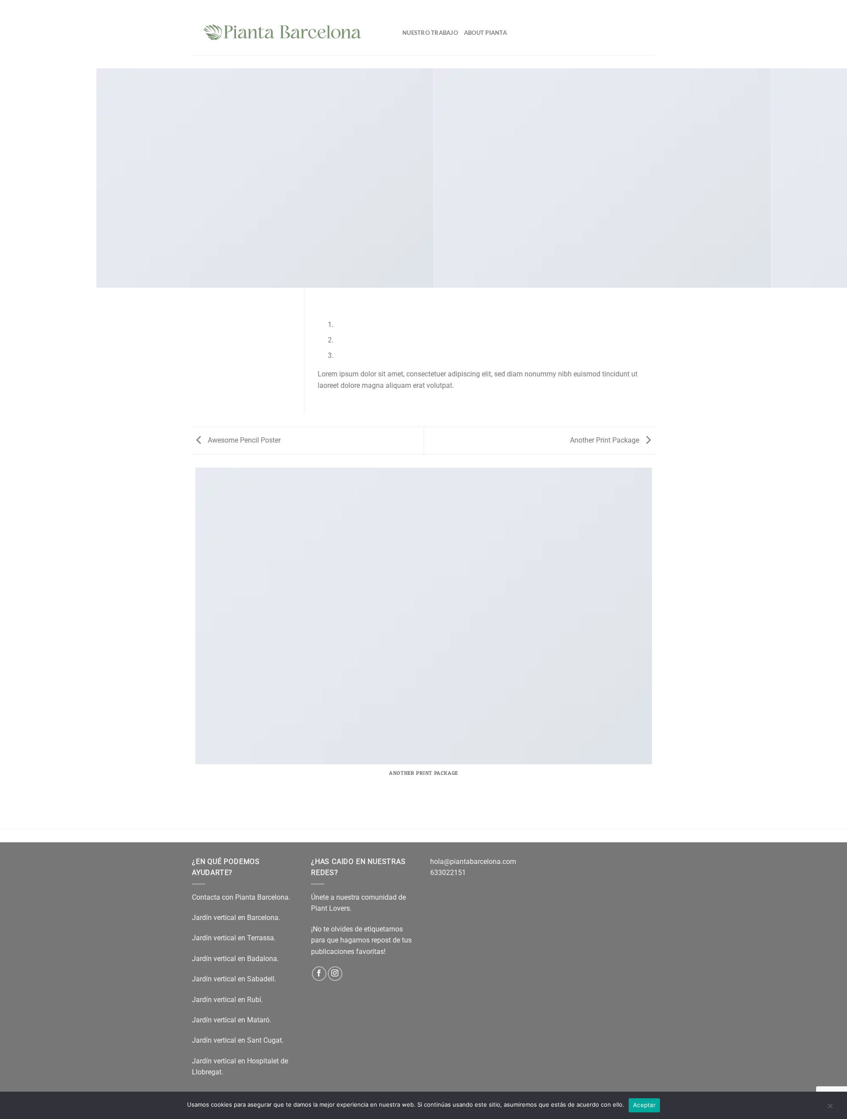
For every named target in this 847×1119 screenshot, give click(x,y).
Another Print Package (605, 440)
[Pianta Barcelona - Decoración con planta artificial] (290, 27)
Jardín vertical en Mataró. (232, 1020)
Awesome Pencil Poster (243, 440)
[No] (830, 1108)
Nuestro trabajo (430, 32)
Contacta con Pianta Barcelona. (241, 897)
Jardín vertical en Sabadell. (234, 979)
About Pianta (485, 32)
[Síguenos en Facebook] (319, 973)
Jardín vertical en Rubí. (227, 999)
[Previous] (326, 296)
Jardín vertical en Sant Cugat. (238, 1040)
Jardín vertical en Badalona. (235, 958)
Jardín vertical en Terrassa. (234, 938)
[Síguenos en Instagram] (335, 973)
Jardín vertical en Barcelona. (236, 917)
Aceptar (644, 1104)
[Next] (350, 296)
